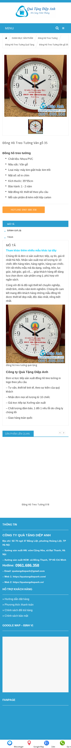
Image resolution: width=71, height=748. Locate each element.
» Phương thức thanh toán (18, 604)
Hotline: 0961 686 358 (23, 209)
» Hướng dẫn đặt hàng (15, 599)
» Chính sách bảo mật (15, 615)
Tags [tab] (10, 236)
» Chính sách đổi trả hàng (17, 610)
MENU (9, 28)
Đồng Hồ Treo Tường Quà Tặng (19, 44)
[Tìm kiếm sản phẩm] (57, 28)
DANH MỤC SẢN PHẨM (22, 38)
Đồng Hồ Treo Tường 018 (35, 504)
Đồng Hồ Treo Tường (47, 38)
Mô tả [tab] (10, 224)
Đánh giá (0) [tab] (14, 230)
